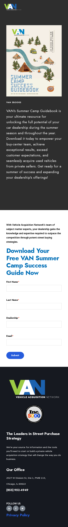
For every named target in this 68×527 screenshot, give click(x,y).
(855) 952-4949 (17, 490)
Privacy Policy (18, 515)
